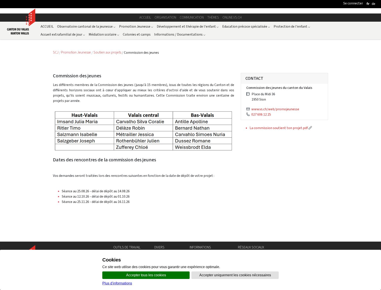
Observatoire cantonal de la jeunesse (86, 26)
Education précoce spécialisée (246, 26)
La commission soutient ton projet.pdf (281, 128)
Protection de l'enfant (292, 26)
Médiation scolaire (104, 34)
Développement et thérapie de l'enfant (188, 26)
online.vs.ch (232, 17)
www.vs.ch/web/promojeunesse (275, 109)
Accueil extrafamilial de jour (63, 34)
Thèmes (213, 17)
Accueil (145, 17)
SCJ (56, 52)
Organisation (165, 17)
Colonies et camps (137, 34)
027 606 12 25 (261, 114)
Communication (192, 17)
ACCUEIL (47, 26)
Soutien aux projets (107, 52)
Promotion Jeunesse (136, 26)
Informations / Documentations (179, 34)
